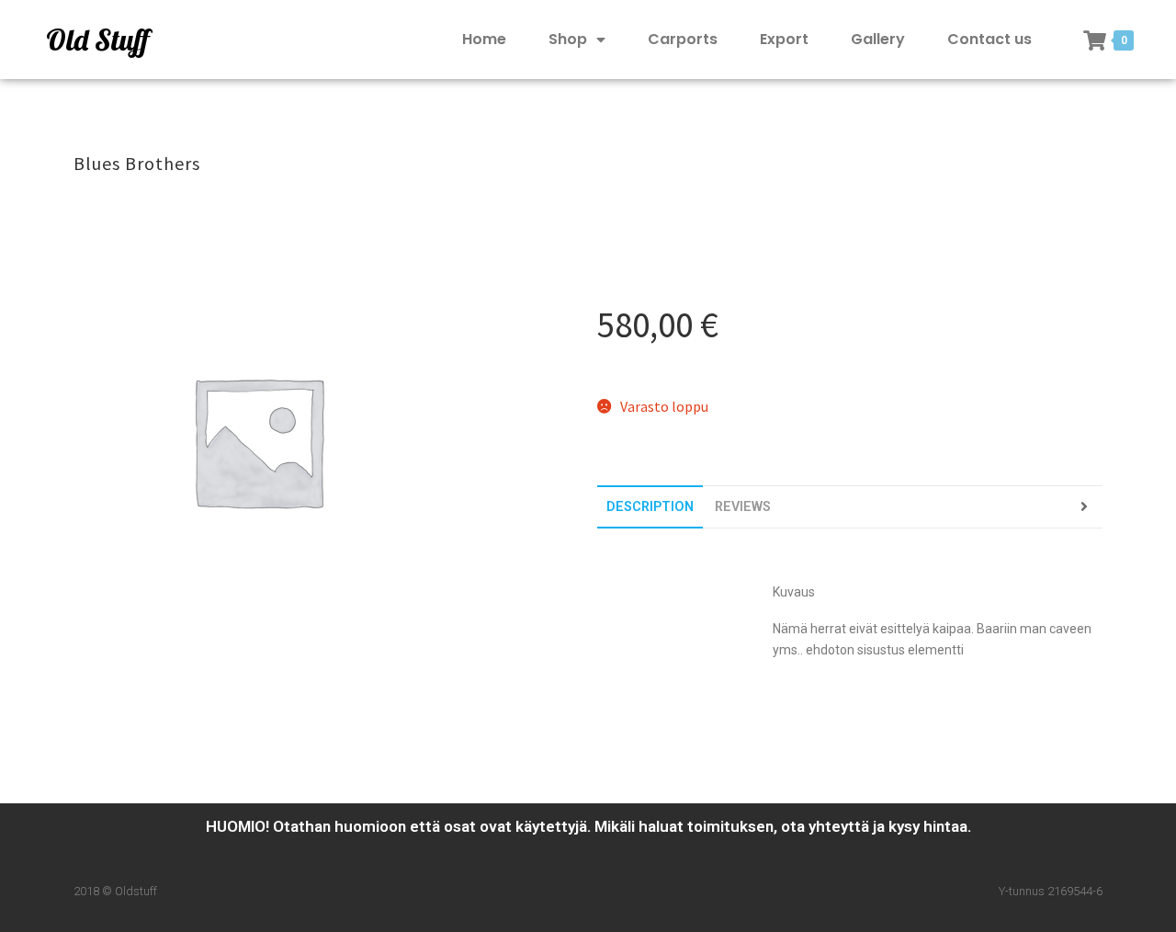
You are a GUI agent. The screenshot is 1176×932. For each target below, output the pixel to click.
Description (650, 507)
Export (784, 39)
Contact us (989, 39)
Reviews (743, 507)
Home (484, 39)
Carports (683, 39)
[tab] (650, 507)
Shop (567, 39)
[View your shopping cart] (1094, 40)
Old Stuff (97, 39)
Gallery (878, 39)
